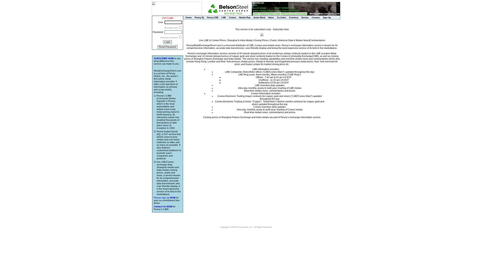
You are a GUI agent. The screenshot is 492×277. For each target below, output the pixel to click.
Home (189, 17)
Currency (293, 17)
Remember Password (169, 38)
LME (223, 17)
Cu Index (281, 17)
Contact (316, 17)
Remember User (171, 28)
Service (305, 17)
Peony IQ (199, 17)
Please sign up (164, 197)
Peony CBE (212, 17)
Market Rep (244, 17)
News (271, 17)
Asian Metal (259, 17)
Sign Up (327, 17)
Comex (232, 17)
